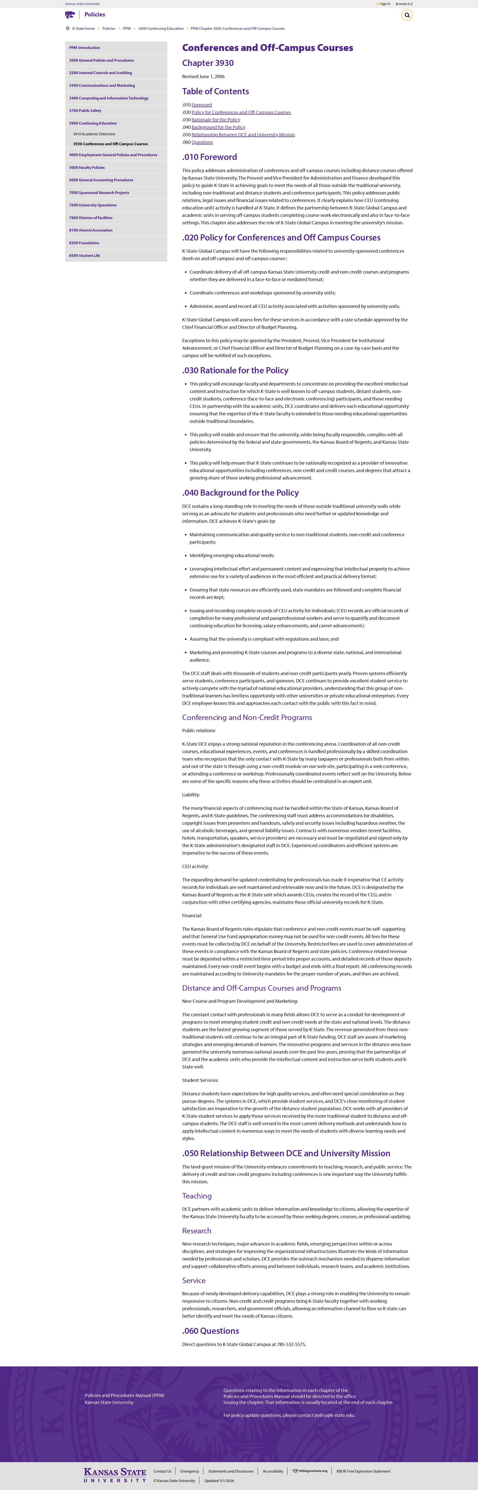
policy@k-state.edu (334, 1415)
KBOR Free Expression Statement (363, 1471)
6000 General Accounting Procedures (101, 179)
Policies (95, 14)
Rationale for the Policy (216, 120)
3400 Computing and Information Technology (108, 98)
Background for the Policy (218, 127)
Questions (202, 142)
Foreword (202, 105)
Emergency (189, 1471)
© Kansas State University (174, 1480)
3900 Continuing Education (161, 28)
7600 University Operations (93, 204)
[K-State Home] (70, 15)
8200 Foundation (84, 242)
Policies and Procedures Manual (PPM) (125, 1395)
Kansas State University (82, 4)
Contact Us (162, 1471)
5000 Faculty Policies (87, 167)
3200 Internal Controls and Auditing (100, 72)
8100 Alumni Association (91, 230)
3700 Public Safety (85, 110)
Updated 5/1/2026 (219, 1480)
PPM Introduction (84, 47)
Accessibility (273, 1471)
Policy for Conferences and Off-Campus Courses (241, 112)
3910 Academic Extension (94, 134)
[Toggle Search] (407, 15)
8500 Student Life (84, 255)
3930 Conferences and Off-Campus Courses (110, 143)
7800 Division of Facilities (91, 217)
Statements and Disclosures (231, 1471)
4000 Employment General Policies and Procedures (113, 154)
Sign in (385, 4)
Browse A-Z (404, 4)
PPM (127, 28)
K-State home (83, 28)
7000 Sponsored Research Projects (99, 192)
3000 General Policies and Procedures (101, 60)
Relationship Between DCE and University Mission (243, 135)
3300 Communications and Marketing (102, 85)
